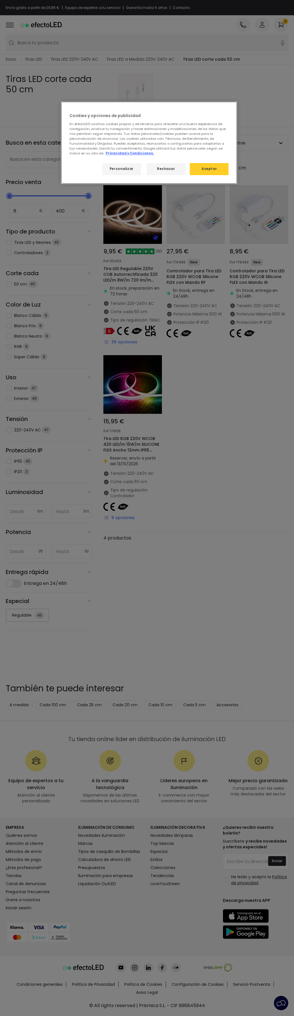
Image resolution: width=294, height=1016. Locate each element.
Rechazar (166, 169)
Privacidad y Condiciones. (130, 153)
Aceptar (209, 169)
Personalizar (122, 169)
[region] (149, 143)
